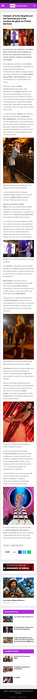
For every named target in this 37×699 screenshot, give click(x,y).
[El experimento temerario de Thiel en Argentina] (8, 629)
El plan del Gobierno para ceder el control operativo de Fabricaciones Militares (24, 639)
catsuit (6, 545)
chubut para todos (17, 545)
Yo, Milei (17, 677)
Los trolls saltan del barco (13, 600)
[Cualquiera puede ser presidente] (8, 669)
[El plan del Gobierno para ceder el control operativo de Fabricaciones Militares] (8, 640)
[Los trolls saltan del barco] (18, 588)
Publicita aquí (22, 697)
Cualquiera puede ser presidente (22, 668)
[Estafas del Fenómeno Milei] (8, 658)
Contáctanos (13, 697)
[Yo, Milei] (8, 680)
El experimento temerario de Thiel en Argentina (23, 628)
